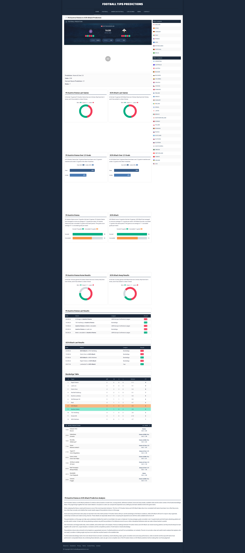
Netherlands (159, 46)
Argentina (158, 61)
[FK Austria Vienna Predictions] (91, 31)
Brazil (157, 53)
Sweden (157, 149)
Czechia (157, 86)
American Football (117, 11)
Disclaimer (73, 546)
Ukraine (157, 160)
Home (97, 11)
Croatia (157, 82)
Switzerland (159, 153)
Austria (157, 68)
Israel (157, 107)
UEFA (156, 42)
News (139, 11)
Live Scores (130, 11)
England (157, 24)
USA (156, 163)
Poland (157, 125)
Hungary (158, 100)
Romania (158, 128)
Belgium (157, 72)
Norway (157, 121)
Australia (158, 64)
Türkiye (157, 156)
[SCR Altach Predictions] (125, 31)
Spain (157, 28)
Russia (157, 132)
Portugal (158, 49)
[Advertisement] (108, 58)
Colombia (158, 79)
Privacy (79, 546)
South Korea (159, 146)
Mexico (157, 114)
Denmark (158, 89)
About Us (65, 546)
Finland (157, 93)
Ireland (157, 103)
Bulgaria (158, 75)
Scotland (158, 135)
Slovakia (158, 139)
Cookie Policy (91, 546)
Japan (157, 110)
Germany (158, 31)
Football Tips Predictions (122, 4)
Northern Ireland (160, 117)
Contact (147, 11)
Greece (157, 96)
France (157, 38)
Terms (84, 546)
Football (105, 11)
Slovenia (158, 142)
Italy (156, 35)
